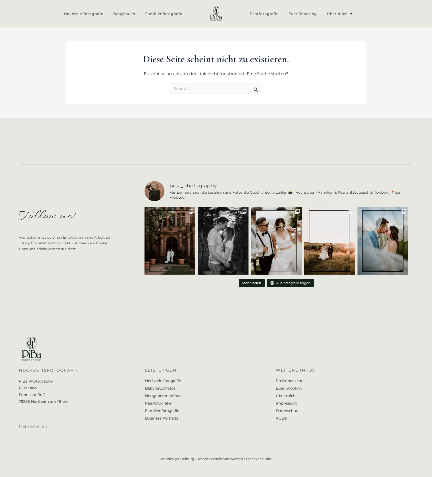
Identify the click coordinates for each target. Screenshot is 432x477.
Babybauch (124, 13)
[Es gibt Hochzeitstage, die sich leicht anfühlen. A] (329, 241)
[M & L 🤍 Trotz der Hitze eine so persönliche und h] (169, 241)
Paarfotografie (264, 13)
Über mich (337, 13)
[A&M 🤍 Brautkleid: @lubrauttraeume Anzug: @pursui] (276, 241)
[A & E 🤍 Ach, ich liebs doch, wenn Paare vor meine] (223, 241)
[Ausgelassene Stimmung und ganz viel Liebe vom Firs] (383, 241)
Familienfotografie (163, 13)
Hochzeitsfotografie (83, 13)
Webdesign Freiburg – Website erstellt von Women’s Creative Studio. (216, 459)
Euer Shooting (302, 13)
